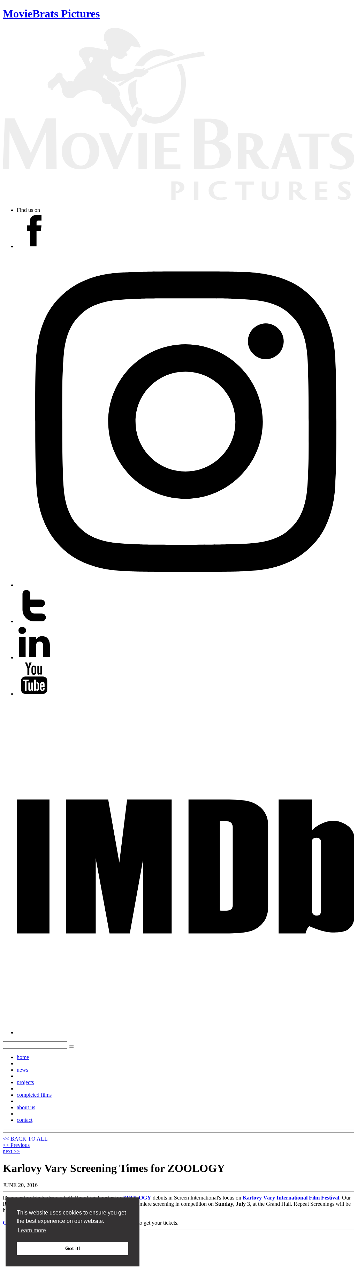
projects (25, 1082)
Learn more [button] (32, 1230)
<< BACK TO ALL (25, 1139)
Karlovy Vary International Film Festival (291, 1198)
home (23, 1057)
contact (24, 1120)
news (22, 1070)
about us (26, 1107)
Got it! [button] (72, 1248)
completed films (34, 1095)
